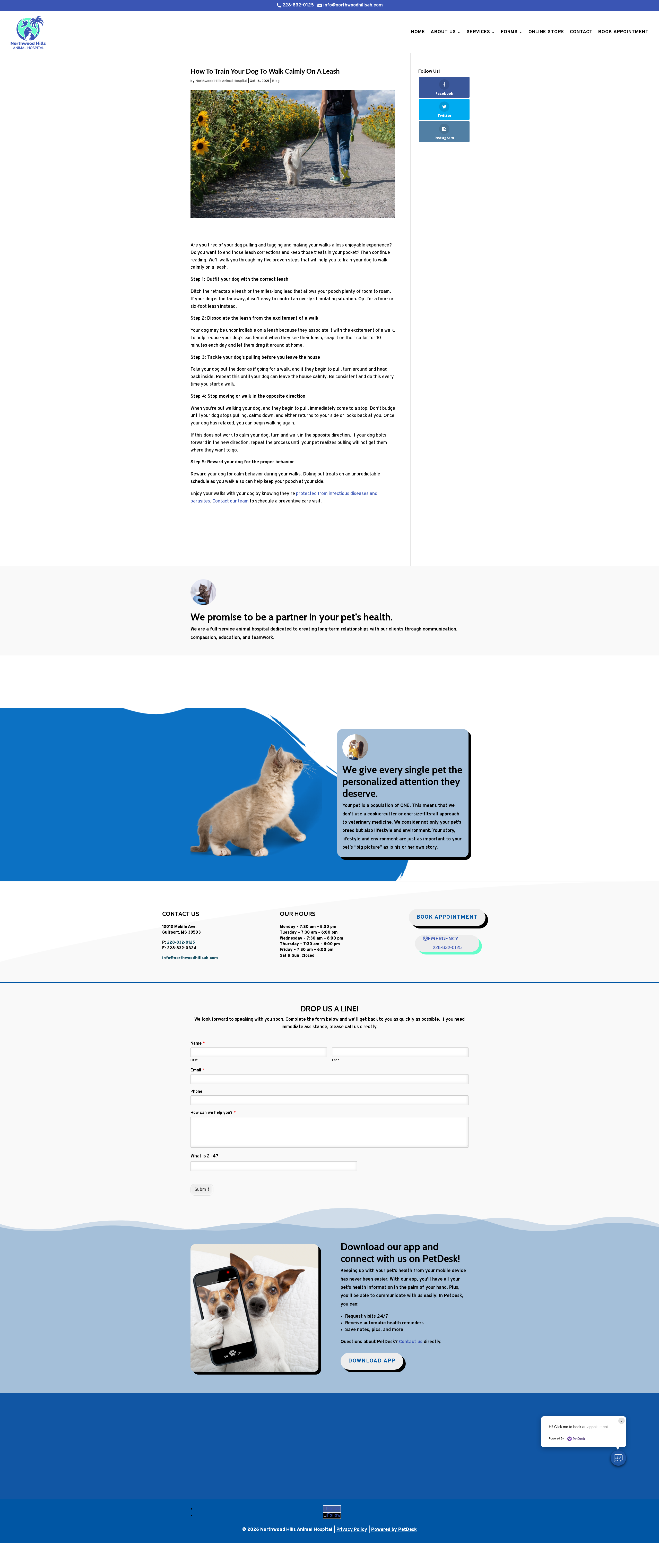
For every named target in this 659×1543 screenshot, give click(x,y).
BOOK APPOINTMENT (447, 917)
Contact (581, 32)
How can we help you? (213, 1112)
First (194, 1060)
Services (478, 32)
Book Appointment (623, 32)
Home (418, 32)
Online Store (546, 32)
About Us (443, 32)
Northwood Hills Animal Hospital (221, 81)
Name (197, 1043)
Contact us (410, 1342)
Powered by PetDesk (394, 1530)
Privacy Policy (351, 1530)
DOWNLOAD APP (371, 1361)
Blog (276, 81)
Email (197, 1070)
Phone (196, 1091)
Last (335, 1060)
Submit (202, 1190)
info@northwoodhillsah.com (190, 958)
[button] (618, 1458)
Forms (509, 32)
